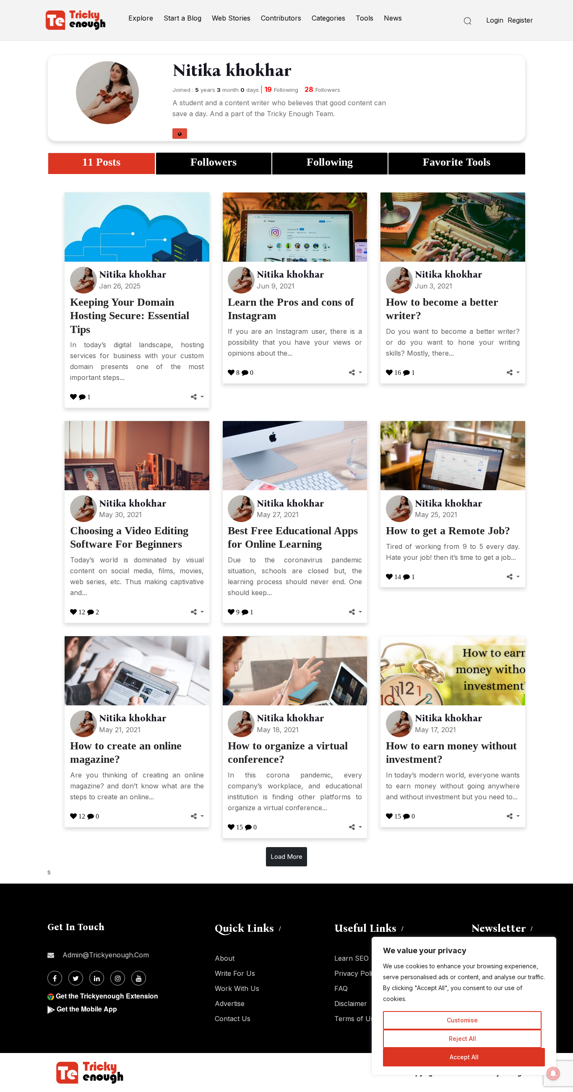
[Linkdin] (96, 978)
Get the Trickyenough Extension (107, 996)
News (393, 18)
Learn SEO (351, 958)
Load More (286, 857)
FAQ (341, 988)
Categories (328, 18)
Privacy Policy (357, 973)
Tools (364, 18)
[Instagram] (117, 978)
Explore (140, 18)
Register (520, 20)
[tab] (101, 163)
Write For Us (235, 973)
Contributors (281, 18)
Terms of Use (356, 1018)
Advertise (230, 1003)
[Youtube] (138, 978)
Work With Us (237, 988)
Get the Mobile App (87, 1009)
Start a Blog (182, 18)
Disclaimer (350, 1003)
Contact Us (232, 1018)
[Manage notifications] (553, 1073)
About (224, 958)
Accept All (464, 1057)
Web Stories (231, 18)
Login (494, 20)
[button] (179, 133)
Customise (462, 1020)
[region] (464, 1006)
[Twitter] (75, 978)
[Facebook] (54, 978)
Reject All (462, 1038)
